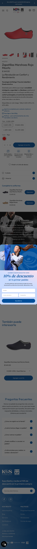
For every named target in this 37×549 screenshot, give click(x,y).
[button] (18, 301)
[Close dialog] (35, 246)
